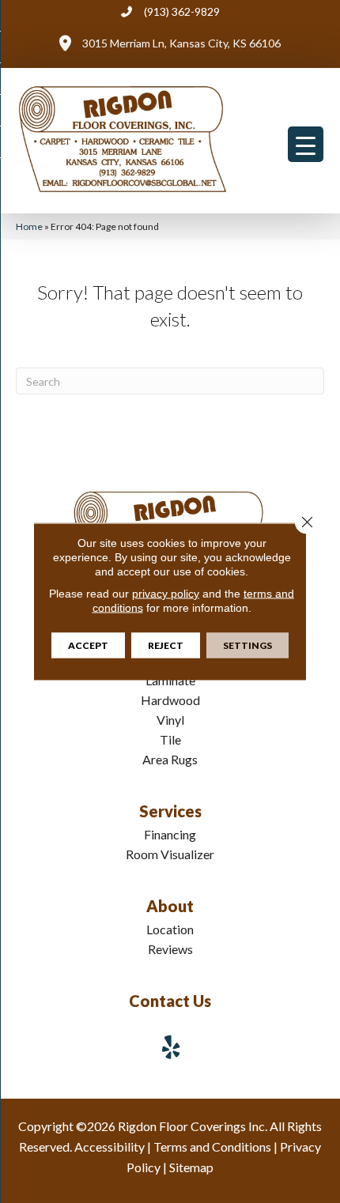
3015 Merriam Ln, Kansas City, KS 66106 (181, 43)
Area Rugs (170, 759)
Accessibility (109, 1146)
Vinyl (170, 719)
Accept (88, 645)
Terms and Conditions (212, 1146)
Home (29, 226)
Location (170, 929)
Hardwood (170, 699)
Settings (247, 645)
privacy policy (165, 593)
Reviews (170, 948)
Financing (170, 834)
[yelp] (172, 1047)
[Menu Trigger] (305, 144)
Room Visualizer (170, 854)
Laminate (170, 680)
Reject (165, 645)
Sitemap (191, 1167)
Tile (170, 739)
